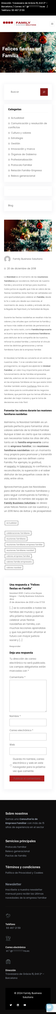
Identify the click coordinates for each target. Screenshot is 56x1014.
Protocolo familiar (15, 847)
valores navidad (13, 567)
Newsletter (13, 884)
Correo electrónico (21, 730)
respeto (11, 466)
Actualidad (17, 118)
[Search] (44, 92)
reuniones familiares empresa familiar (24, 544)
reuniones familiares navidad (20, 550)
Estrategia (17, 138)
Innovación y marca (23, 149)
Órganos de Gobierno (23, 154)
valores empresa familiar (18, 556)
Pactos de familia (15, 855)
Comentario (17, 677)
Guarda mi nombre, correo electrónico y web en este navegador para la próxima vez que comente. (29, 765)
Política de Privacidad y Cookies (24, 872)
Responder (15, 646)
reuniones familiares (16, 538)
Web (12, 744)
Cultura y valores (21, 132)
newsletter (36, 889)
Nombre (15, 716)
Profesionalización (21, 159)
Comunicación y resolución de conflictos (27, 125)
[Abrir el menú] (52, 23)
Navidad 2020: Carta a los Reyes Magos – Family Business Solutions (27, 594)
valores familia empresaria (19, 561)
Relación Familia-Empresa (26, 170)
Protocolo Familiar (21, 165)
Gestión (15, 143)
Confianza (32, 386)
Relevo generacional (23, 175)
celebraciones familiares (18, 533)
